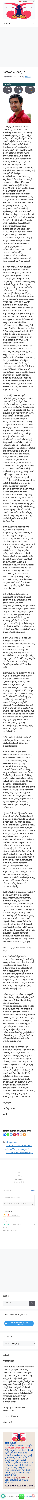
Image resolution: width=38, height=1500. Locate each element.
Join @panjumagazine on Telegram (20, 1323)
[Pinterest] (14, 1134)
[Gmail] (21, 1134)
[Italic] (7, 1203)
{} (26, 1203)
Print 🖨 (7, 89)
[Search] (32, 1303)
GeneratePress (28, 1497)
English (24, 1)
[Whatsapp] (7, 1134)
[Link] (23, 1203)
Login (33, 1190)
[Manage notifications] (33, 1495)
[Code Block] (21, 1203)
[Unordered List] (16, 1203)
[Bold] (5, 1203)
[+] (28, 1203)
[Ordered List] (14, 1203)
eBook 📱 (30, 89)
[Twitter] (11, 1134)
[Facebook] (4, 1134)
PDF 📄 (19, 89)
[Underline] (9, 1203)
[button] (33, 24)
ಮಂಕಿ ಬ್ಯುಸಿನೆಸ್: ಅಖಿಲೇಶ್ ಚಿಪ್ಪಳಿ (19, 1153)
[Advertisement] (19, 48)
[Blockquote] (19, 1203)
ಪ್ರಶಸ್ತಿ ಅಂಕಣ (11, 1142)
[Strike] (12, 1203)
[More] (24, 1134)
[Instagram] (17, 1134)
